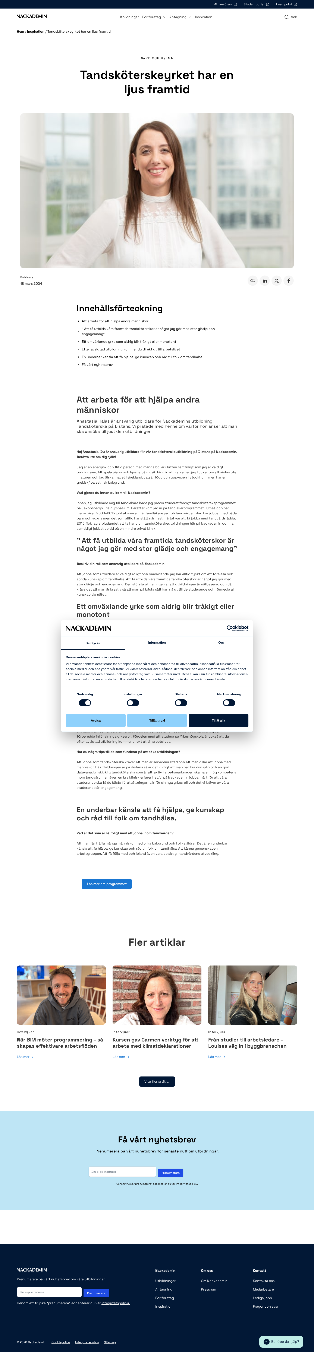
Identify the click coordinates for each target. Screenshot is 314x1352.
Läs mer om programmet (107, 884)
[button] (281, 1342)
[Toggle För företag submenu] (164, 17)
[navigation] (290, 17)
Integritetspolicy (87, 1342)
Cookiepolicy (60, 1342)
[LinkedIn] (265, 281)
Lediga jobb (262, 1298)
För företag (151, 17)
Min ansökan (222, 4)
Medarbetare (263, 1289)
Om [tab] (221, 642)
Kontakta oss (263, 1281)
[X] (276, 281)
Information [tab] (157, 642)
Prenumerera (170, 1173)
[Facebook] (288, 281)
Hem (20, 31)
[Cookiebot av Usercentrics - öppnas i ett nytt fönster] (229, 628)
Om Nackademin (214, 1281)
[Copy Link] (253, 281)
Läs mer (23, 1056)
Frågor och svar (266, 1306)
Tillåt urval (157, 720)
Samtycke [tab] (93, 643)
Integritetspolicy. (115, 1303)
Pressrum (208, 1289)
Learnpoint (284, 4)
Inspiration (203, 17)
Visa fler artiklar (157, 1081)
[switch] (129, 702)
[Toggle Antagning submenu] (190, 17)
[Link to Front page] (32, 17)
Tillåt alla (218, 720)
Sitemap (110, 1342)
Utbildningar (129, 17)
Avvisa (96, 720)
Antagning (177, 17)
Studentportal (254, 4)
